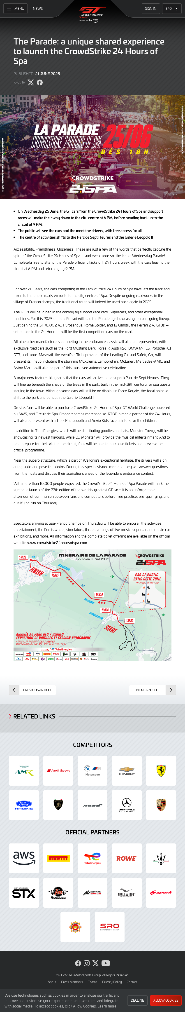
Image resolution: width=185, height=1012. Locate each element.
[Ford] (24, 805)
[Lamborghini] (58, 805)
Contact (132, 982)
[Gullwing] (127, 893)
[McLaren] (92, 805)
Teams (92, 982)
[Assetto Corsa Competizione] (92, 893)
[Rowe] (127, 858)
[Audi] (58, 771)
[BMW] (92, 771)
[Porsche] (161, 805)
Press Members (72, 982)
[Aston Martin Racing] (24, 771)
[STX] (24, 893)
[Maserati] (161, 858)
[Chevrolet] (127, 771)
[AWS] (24, 858)
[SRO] (110, 927)
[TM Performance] (58, 893)
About (52, 982)
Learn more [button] (106, 1005)
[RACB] (75, 927)
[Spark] (161, 893)
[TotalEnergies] (92, 858)
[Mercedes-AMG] (127, 805)
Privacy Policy (112, 982)
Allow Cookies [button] (165, 1000)
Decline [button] (137, 1000)
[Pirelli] (58, 858)
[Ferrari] (161, 771)
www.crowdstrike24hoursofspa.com (57, 542)
